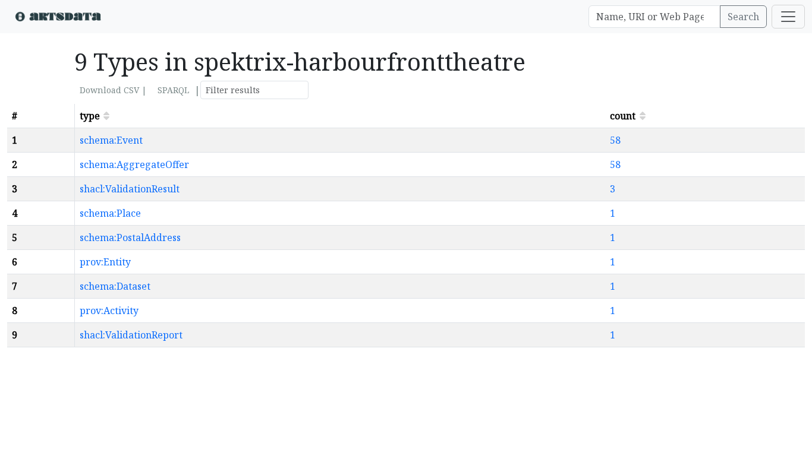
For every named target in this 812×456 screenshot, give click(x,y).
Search (743, 16)
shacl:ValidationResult (130, 188)
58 (615, 140)
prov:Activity (109, 310)
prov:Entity (105, 261)
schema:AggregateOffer (134, 164)
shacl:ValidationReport (131, 334)
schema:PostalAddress (130, 237)
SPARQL (173, 90)
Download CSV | (113, 90)
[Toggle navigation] (788, 16)
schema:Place (110, 213)
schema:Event (111, 140)
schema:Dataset (115, 286)
